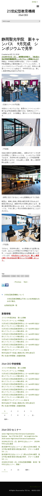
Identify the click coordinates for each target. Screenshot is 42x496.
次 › (33, 415)
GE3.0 (26, 276)
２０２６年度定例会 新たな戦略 (14, 318)
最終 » (6, 419)
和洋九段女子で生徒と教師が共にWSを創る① (18, 353)
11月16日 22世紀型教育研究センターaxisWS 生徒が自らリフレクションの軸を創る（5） (20, 324)
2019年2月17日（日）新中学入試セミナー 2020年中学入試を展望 (21, 442)
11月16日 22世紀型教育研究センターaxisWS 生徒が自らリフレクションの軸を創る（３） (20, 335)
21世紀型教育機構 (21, 11)
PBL (18, 276)
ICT (22, 276)
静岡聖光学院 (6, 276)
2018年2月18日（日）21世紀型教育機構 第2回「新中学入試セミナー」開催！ (21, 463)
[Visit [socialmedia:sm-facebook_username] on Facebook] (7, 285)
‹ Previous (17, 282)
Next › (26, 282)
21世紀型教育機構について (14, 295)
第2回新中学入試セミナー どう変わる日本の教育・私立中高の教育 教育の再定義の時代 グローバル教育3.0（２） (21, 449)
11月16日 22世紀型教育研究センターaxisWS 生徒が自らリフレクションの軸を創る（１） (20, 346)
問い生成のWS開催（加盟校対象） (14, 356)
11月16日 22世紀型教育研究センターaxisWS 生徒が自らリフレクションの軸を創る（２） (20, 340)
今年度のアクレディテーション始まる (15, 350)
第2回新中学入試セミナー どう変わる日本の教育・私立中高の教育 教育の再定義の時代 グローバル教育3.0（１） (21, 456)
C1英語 (13, 276)
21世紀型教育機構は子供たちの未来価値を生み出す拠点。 (23, 300)
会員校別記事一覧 (10, 305)
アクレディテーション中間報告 (13, 320)
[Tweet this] (3, 285)
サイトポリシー (35, 487)
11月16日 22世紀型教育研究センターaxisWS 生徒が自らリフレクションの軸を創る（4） (20, 330)
